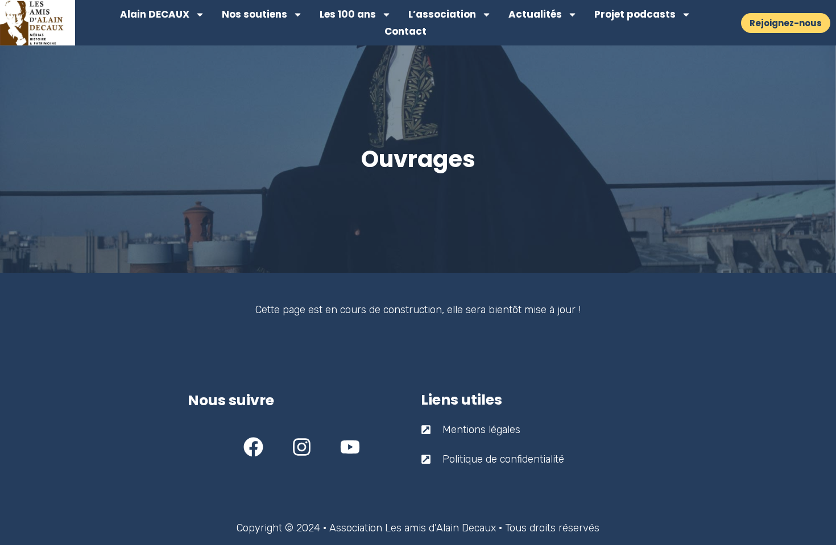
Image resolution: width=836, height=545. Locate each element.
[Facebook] (253, 447)
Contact (405, 31)
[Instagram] (301, 447)
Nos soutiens (254, 14)
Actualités (535, 14)
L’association (442, 14)
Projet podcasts (635, 14)
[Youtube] (350, 447)
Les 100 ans (348, 14)
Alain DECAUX (154, 14)
